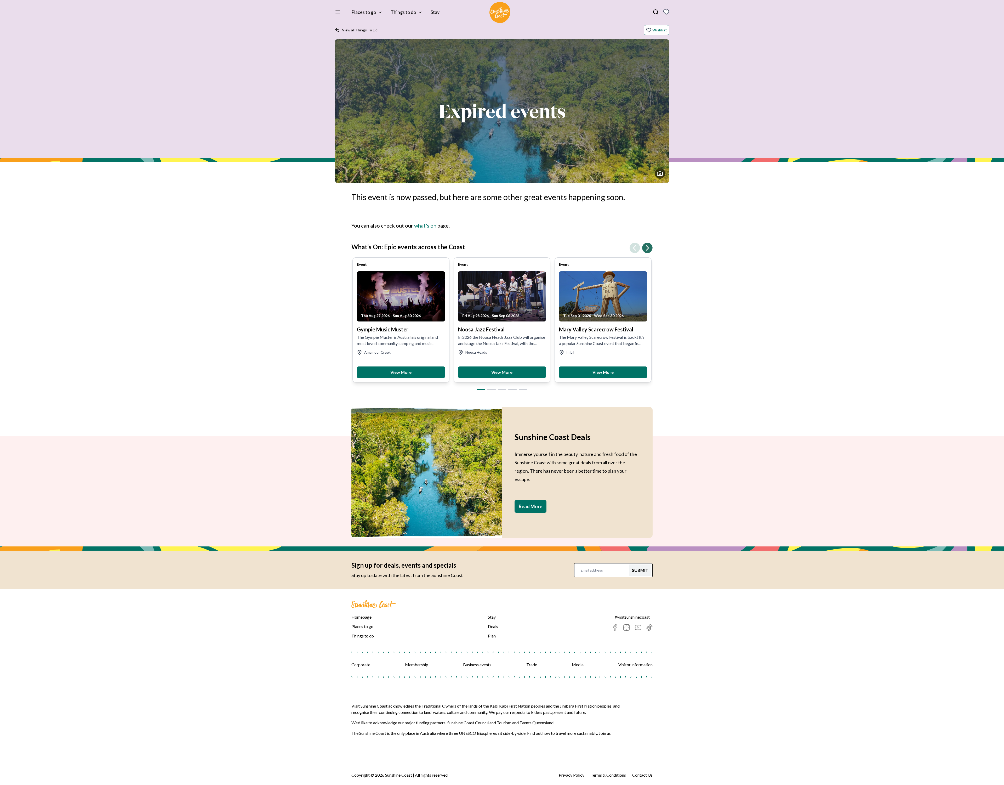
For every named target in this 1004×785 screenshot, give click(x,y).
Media (578, 664)
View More (401, 372)
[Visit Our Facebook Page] (615, 627)
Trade (531, 664)
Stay (435, 12)
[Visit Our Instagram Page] (626, 627)
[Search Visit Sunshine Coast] (656, 12)
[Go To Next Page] (647, 248)
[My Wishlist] (666, 12)
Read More (530, 506)
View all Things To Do (360, 30)
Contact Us (642, 774)
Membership (416, 664)
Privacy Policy (571, 774)
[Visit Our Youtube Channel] (638, 627)
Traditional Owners (438, 705)
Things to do (403, 12)
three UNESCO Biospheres (473, 733)
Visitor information (635, 664)
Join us (605, 733)
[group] (401, 319)
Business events (477, 664)
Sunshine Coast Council (468, 722)
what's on (425, 225)
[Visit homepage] (499, 13)
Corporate (360, 664)
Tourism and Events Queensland (525, 722)
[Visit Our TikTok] (649, 627)
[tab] (481, 389)
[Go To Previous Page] (635, 248)
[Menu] (339, 12)
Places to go (363, 12)
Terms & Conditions (608, 774)
